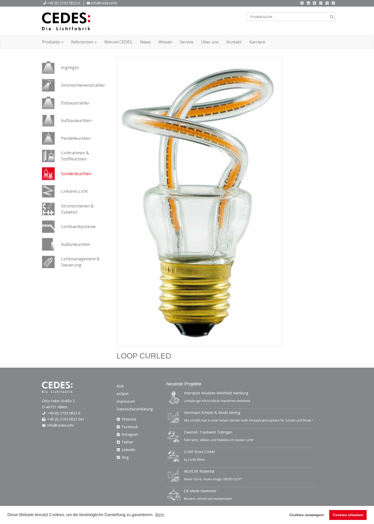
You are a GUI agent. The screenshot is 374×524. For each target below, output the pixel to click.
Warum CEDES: (118, 42)
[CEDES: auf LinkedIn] (308, 3)
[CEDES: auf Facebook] (327, 3)
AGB (120, 386)
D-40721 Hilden (54, 407)
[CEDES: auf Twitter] (314, 3)
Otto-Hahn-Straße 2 (58, 400)
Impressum (126, 401)
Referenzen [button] (82, 42)
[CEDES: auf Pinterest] (333, 3)
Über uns (210, 42)
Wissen (165, 42)
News (145, 42)
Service (186, 42)
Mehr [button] (159, 515)
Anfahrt (123, 393)
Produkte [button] (51, 42)
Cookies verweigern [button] (307, 515)
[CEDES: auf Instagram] (320, 3)
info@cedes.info (104, 3)
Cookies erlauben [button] (348, 515)
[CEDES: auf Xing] (302, 3)
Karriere (257, 42)
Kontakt (234, 42)
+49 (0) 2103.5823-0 (63, 3)
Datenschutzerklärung (135, 409)
